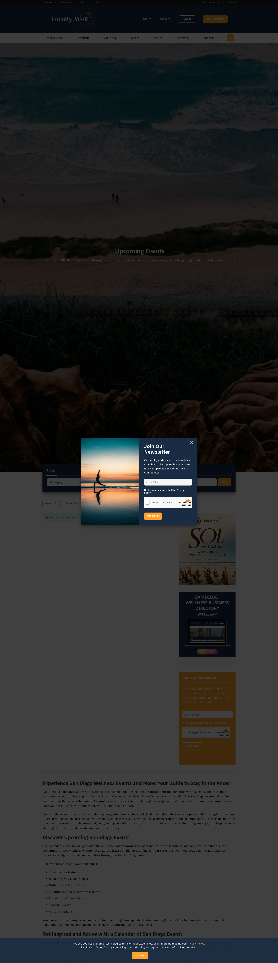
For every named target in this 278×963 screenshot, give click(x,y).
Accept (140, 955)
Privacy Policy (195, 943)
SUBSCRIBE (153, 516)
